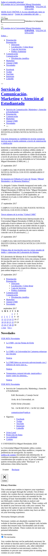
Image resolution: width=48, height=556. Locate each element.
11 (2, 319)
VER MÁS (10, 338)
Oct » (10, 328)
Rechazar (15, 469)
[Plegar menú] (7, 36)
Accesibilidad (11, 437)
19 (5, 322)
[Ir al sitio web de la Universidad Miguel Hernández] (21, 4)
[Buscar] (2, 24)
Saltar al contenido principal (12, 2)
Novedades (10, 65)
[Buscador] (40, 14)
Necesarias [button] (5, 517)
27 (8, 325)
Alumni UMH (12, 63)
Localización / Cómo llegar (22, 47)
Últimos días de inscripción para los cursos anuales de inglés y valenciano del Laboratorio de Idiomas (22, 251)
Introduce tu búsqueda (34, 21)
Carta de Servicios (18, 49)
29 (13, 325)
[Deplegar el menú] (7, 126)
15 (13, 319)
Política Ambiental (18, 51)
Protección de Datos (14, 435)
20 (8, 322)
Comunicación (12, 54)
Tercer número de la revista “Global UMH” (18, 214)
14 (10, 319)
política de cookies (8, 455)
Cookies (9, 439)
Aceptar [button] (5, 469)
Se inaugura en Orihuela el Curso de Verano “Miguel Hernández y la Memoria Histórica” (22, 180)
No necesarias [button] (6, 534)
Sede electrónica (11, 12)
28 (10, 325)
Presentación (11, 40)
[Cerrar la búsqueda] (2, 26)
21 (10, 322)
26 (5, 325)
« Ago (3, 328)
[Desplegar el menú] (5, 17)
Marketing (10, 61)
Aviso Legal (11, 432)
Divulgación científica (20, 58)
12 (5, 319)
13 (8, 319)
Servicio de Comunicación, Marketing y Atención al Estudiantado (22, 96)
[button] (11, 42)
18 (2, 322)
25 (2, 325)
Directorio (15, 45)
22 (13, 322)
